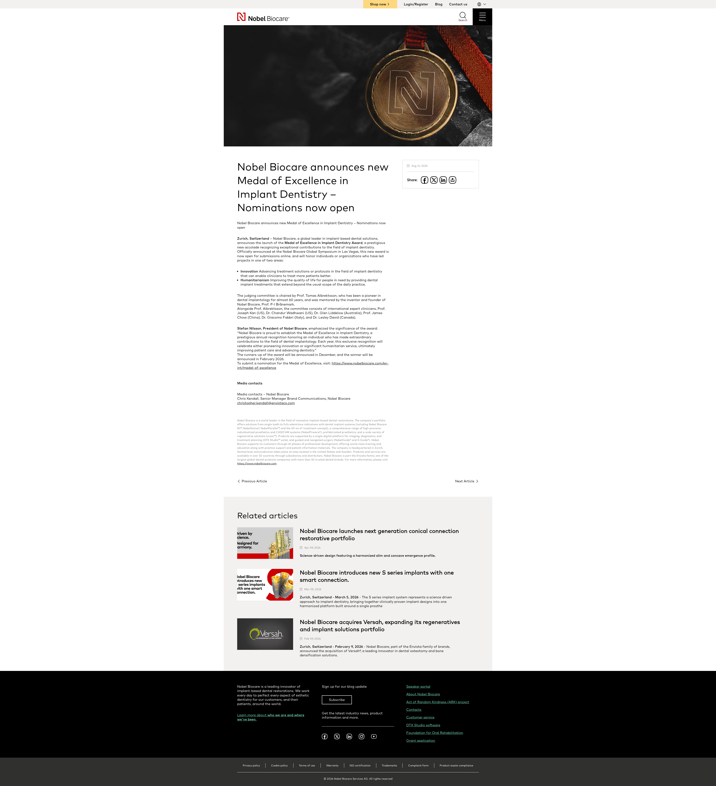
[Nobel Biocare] (256, 16)
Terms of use (307, 765)
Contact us (458, 4)
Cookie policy (279, 765)
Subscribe (337, 700)
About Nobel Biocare (423, 694)
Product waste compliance (456, 765)
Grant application (420, 740)
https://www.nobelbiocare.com (257, 463)
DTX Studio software (423, 725)
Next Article (464, 481)
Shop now (378, 4)
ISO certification (360, 765)
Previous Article (254, 481)
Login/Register (416, 4)
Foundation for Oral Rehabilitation (434, 733)
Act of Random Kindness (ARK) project (437, 702)
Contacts (413, 709)
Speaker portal (418, 686)
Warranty (332, 765)
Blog (438, 4)
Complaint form (418, 765)
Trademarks (389, 765)
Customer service (420, 717)
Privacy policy (251, 765)
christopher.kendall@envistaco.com (266, 403)
